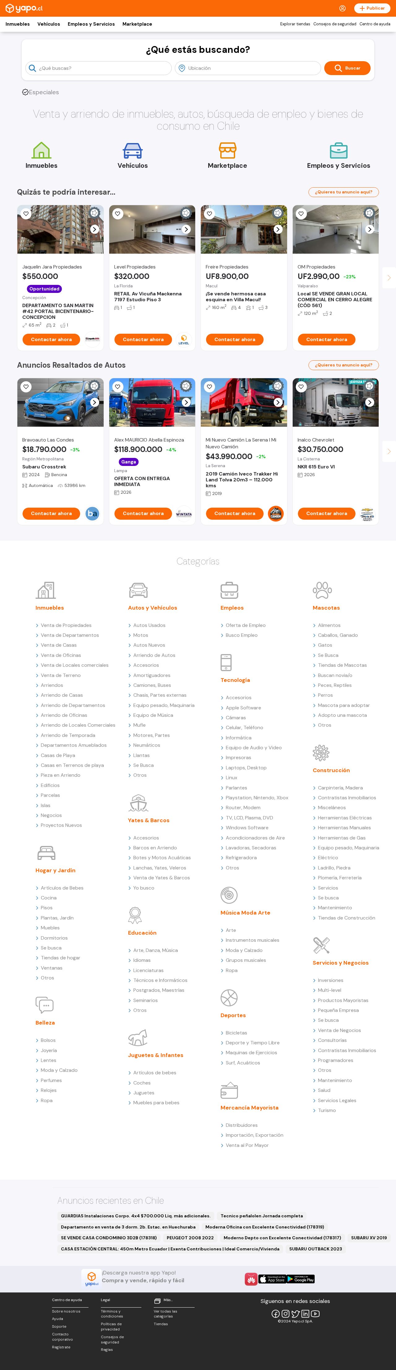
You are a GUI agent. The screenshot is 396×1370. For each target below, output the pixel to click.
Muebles (50, 927)
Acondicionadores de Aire (255, 838)
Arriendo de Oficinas (64, 715)
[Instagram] (286, 1314)
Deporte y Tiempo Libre (253, 1042)
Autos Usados (149, 625)
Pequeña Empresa (338, 1010)
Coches (142, 1083)
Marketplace (137, 24)
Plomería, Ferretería (340, 877)
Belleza (45, 1022)
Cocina (49, 897)
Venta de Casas (59, 645)
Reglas (107, 1349)
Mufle (139, 725)
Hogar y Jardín (55, 870)
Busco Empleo (242, 635)
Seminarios (145, 1000)
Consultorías (332, 1040)
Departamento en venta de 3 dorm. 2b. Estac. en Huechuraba (128, 1227)
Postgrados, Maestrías (158, 990)
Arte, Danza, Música (155, 950)
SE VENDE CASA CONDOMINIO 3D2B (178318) (109, 1238)
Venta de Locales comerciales (75, 665)
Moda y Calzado (59, 1070)
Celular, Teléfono (244, 727)
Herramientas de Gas (342, 838)
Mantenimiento (335, 907)
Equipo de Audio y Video (254, 747)
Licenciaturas (148, 970)
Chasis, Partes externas (160, 695)
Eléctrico (328, 857)
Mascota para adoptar (344, 705)
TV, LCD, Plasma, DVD (249, 817)
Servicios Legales (337, 1100)
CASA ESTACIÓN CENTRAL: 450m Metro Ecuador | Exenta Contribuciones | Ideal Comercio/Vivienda (170, 1249)
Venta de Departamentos (70, 635)
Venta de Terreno (61, 675)
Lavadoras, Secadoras (251, 847)
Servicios (328, 888)
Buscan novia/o (335, 675)
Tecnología (235, 680)
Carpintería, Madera (340, 787)
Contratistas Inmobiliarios (347, 797)
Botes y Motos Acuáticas (162, 857)
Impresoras (238, 757)
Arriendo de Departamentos (73, 705)
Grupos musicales (246, 960)
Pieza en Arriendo (60, 775)
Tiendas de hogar (60, 957)
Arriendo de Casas (62, 695)
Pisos (47, 907)
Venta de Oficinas (61, 655)
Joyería (49, 1050)
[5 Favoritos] (26, 213)
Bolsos (48, 1040)
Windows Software (247, 827)
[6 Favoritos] (117, 386)
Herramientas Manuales (344, 827)
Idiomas (142, 960)
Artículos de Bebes (62, 888)
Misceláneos (332, 807)
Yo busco (143, 888)
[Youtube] (315, 1314)
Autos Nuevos (149, 645)
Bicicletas (236, 1033)
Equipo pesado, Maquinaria (164, 705)
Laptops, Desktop (246, 767)
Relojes (49, 1090)
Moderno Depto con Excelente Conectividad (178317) (282, 1238)
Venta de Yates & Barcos (161, 877)
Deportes (233, 1015)
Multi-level (329, 990)
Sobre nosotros (66, 1311)
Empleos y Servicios (91, 24)
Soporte (59, 1326)
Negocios (51, 815)
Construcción (331, 770)
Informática (239, 737)
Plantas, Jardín (57, 918)
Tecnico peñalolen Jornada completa (262, 1216)
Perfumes (51, 1080)
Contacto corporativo (62, 1337)
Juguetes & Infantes (155, 1055)
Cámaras (236, 717)
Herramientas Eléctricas (345, 817)
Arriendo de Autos (154, 655)
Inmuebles (18, 24)
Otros (47, 978)
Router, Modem (243, 807)
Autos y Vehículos (152, 607)
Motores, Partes (151, 735)
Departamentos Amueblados (74, 745)
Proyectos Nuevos (61, 825)
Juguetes (143, 1092)
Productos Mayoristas (343, 1000)
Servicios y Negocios (341, 962)
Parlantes (236, 787)
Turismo (327, 1110)
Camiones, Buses (152, 685)
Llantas (141, 755)
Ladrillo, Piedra (334, 868)
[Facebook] (276, 1314)
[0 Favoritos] (209, 213)
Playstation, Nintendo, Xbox (257, 797)
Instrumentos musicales (252, 940)
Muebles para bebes (156, 1102)
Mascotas (326, 607)
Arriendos (52, 685)
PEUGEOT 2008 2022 (190, 1238)
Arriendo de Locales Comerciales (78, 725)
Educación (142, 933)
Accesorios (146, 665)
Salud (324, 1090)
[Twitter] (295, 1314)
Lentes (48, 1060)
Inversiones (330, 980)
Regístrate (61, 1347)
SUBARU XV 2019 (369, 1238)
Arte (231, 930)
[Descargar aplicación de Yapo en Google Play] (300, 1279)
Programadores (335, 1060)
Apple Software (243, 707)
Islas (45, 805)
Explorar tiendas (295, 24)
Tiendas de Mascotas (342, 665)
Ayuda (57, 1318)
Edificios (50, 785)
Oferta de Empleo (246, 625)
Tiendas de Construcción (346, 918)
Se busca (51, 948)
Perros (325, 695)
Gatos (325, 645)
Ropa (47, 1100)
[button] (94, 229)
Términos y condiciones (112, 1314)
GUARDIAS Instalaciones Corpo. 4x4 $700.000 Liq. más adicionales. (136, 1216)
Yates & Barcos (149, 820)
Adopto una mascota (342, 715)
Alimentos (329, 625)
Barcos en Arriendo (155, 847)
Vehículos (48, 24)
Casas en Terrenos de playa (72, 765)
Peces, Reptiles (335, 685)
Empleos (232, 607)
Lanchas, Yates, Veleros (159, 868)
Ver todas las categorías (165, 1314)
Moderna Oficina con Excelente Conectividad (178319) (264, 1227)
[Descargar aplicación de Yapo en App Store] (272, 1279)
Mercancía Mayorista (250, 1107)
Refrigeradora (241, 857)
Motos (140, 635)
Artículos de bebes (154, 1072)
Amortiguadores (151, 675)
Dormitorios (54, 938)
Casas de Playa (58, 755)
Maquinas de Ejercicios (251, 1052)
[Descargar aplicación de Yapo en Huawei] (251, 1279)
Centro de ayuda (374, 24)
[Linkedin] (305, 1314)
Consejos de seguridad (334, 24)
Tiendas (161, 1323)
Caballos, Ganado (338, 635)
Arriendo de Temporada (68, 735)
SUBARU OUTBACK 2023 (315, 1249)
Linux (231, 777)
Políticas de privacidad (111, 1326)
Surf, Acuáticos (243, 1062)
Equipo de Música (153, 715)
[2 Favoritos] (117, 213)
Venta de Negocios (339, 1030)
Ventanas (51, 968)
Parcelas (50, 795)
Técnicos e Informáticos (160, 980)
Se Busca (143, 765)
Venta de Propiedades (66, 625)
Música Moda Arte (245, 912)
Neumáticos (146, 745)
